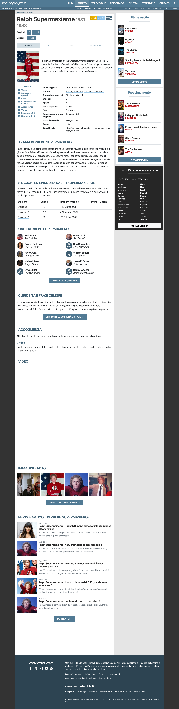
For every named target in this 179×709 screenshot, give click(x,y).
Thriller (143, 216)
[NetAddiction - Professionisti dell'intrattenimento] (88, 686)
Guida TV (164, 3)
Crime (120, 202)
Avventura (78, 91)
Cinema (133, 3)
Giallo (120, 219)
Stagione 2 (23, 212)
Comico (121, 196)
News (79, 8)
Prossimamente (155, 8)
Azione (69, 91)
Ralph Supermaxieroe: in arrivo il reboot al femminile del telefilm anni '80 (71, 565)
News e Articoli (97, 46)
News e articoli (28, 116)
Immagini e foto (28, 113)
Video (24, 110)
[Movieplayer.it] (14, 3)
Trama (24, 90)
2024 (140, 179)
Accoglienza (27, 106)
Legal (142, 190)
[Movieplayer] (41, 663)
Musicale (144, 196)
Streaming (148, 3)
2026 (127, 179)
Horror (143, 187)
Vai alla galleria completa (64, 502)
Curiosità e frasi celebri (28, 102)
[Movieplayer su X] (36, 668)
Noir (142, 199)
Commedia (88, 91)
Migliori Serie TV (105, 8)
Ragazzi (143, 205)
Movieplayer (21, 12)
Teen (142, 213)
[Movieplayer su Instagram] (41, 668)
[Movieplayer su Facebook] (30, 668)
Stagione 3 (23, 217)
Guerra (143, 184)
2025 (133, 179)
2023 (146, 179)
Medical (143, 193)
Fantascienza (123, 213)
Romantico (144, 207)
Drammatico (123, 207)
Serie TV (82, 3)
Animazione (122, 184)
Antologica (122, 187)
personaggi (117, 3)
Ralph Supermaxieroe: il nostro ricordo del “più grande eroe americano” (73, 584)
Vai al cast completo (65, 280)
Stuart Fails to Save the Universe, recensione (29, 8)
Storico (143, 210)
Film (70, 3)
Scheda (28, 46)
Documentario (123, 205)
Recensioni (90, 8)
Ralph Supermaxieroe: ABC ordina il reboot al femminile (71, 544)
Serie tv (31, 12)
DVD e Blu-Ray (171, 8)
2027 (121, 179)
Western (143, 219)
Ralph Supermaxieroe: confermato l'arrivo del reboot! (69, 601)
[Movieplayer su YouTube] (46, 668)
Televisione (98, 3)
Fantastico (99, 91)
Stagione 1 (23, 206)
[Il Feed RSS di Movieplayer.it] (51, 668)
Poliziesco (144, 202)
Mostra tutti (64, 619)
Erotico (120, 210)
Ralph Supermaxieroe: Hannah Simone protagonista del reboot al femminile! (75, 527)
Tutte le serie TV (122, 8)
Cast (50, 46)
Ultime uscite (139, 8)
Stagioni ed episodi (26, 94)
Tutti (32, 37)
